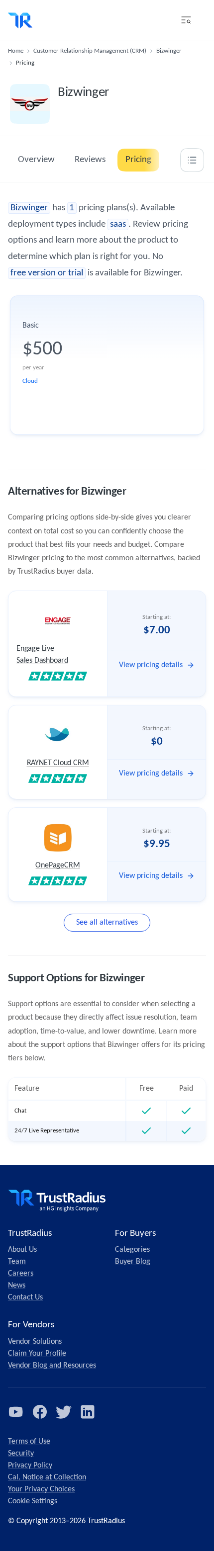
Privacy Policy (30, 1465)
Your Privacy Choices (41, 1489)
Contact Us (25, 1297)
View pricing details (151, 665)
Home (15, 51)
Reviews (90, 160)
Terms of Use (29, 1442)
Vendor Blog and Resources (52, 1366)
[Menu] (186, 20)
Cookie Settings (32, 1501)
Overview (36, 160)
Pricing (138, 160)
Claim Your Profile (37, 1354)
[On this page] (192, 160)
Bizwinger (169, 51)
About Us (22, 1250)
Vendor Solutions (35, 1342)
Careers (20, 1274)
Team (17, 1262)
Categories (132, 1250)
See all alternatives (107, 923)
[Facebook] (40, 1412)
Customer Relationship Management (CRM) (89, 51)
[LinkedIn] (88, 1412)
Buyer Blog (132, 1262)
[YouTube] (16, 1412)
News (16, 1286)
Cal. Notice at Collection (47, 1477)
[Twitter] (64, 1412)
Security (21, 1454)
